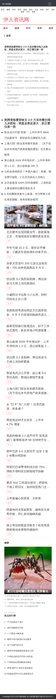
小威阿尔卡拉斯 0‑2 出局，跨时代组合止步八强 (25, 60)
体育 (19, 10)
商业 (30, 10)
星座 (33, 12)
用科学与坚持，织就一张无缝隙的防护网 (22, 606)
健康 (8, 10)
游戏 (22, 12)
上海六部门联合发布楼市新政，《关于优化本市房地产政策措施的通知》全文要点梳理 (27, 149)
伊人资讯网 (6, 4)
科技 (42, 10)
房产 (47, 10)
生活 (36, 10)
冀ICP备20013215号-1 (45, 697)
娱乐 (2, 10)
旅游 (25, 10)
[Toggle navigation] (50, 4)
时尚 (14, 10)
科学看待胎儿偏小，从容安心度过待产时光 (23, 596)
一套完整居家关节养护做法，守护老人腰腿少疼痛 (26, 603)
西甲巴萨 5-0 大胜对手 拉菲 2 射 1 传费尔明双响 (25, 78)
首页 (53, 10)
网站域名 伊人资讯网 (27, 697)
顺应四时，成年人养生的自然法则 (20, 599)
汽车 (28, 12)
